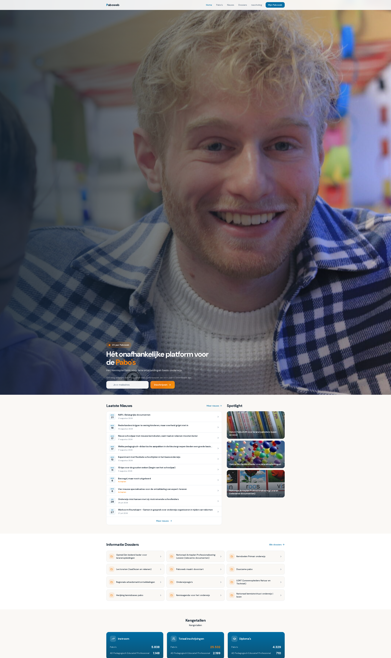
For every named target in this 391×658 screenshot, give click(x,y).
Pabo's (219, 5)
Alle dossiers (275, 544)
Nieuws (230, 5)
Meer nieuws (213, 405)
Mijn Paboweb (275, 5)
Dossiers (242, 5)
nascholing (256, 5)
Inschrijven (160, 384)
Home (209, 5)
